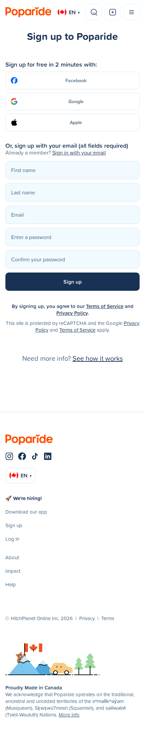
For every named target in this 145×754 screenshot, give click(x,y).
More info (69, 714)
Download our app (26, 511)
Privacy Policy (72, 312)
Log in (12, 538)
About (12, 557)
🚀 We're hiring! (23, 498)
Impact (12, 570)
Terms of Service (104, 306)
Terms (107, 618)
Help (10, 584)
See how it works (97, 358)
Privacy (87, 618)
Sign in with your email (79, 152)
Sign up (13, 525)
